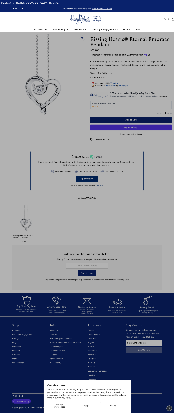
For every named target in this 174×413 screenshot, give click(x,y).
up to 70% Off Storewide (102, 9)
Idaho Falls (92, 350)
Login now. (99, 185)
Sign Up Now (87, 273)
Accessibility (55, 363)
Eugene (91, 342)
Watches (16, 355)
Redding (91, 375)
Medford (91, 363)
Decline (112, 405)
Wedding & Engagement (103, 29)
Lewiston (92, 359)
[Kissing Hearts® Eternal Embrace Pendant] (26, 219)
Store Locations (7, 3)
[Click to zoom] (82, 38)
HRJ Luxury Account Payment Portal (65, 342)
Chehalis (91, 330)
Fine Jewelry (59, 29)
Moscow (91, 367)
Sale (138, 29)
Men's (14, 359)
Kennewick (92, 355)
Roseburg (92, 379)
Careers (53, 355)
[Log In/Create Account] (169, 19)
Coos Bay (92, 338)
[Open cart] (173, 19)
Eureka (91, 346)
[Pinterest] (19, 9)
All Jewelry (17, 330)
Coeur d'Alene (94, 334)
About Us (43, 3)
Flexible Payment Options (27, 3)
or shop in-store (101, 139)
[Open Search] (165, 19)
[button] (169, 408)
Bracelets (16, 350)
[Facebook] (13, 9)
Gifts (126, 29)
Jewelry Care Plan (57, 350)
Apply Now (87, 178)
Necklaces (16, 346)
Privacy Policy (64, 397)
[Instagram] (16, 9)
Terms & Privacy (56, 359)
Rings (14, 342)
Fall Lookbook (41, 29)
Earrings (15, 338)
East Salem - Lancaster (97, 371)
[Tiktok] (22, 9)
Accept (85, 405)
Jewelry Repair (56, 346)
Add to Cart (131, 119)
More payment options (131, 134)
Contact (53, 334)
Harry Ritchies (36, 408)
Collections (79, 29)
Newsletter (54, 3)
